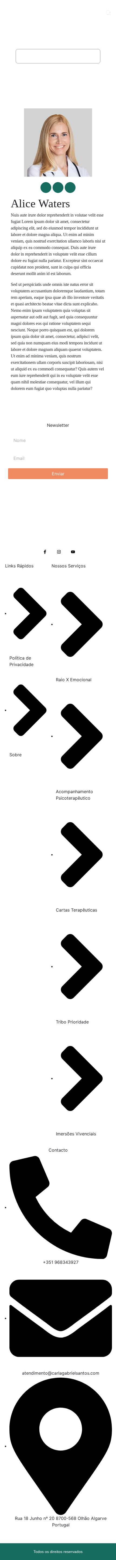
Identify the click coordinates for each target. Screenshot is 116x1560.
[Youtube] (73, 552)
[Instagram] (59, 552)
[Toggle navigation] (96, 12)
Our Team (52, 56)
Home (29, 56)
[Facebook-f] (45, 552)
